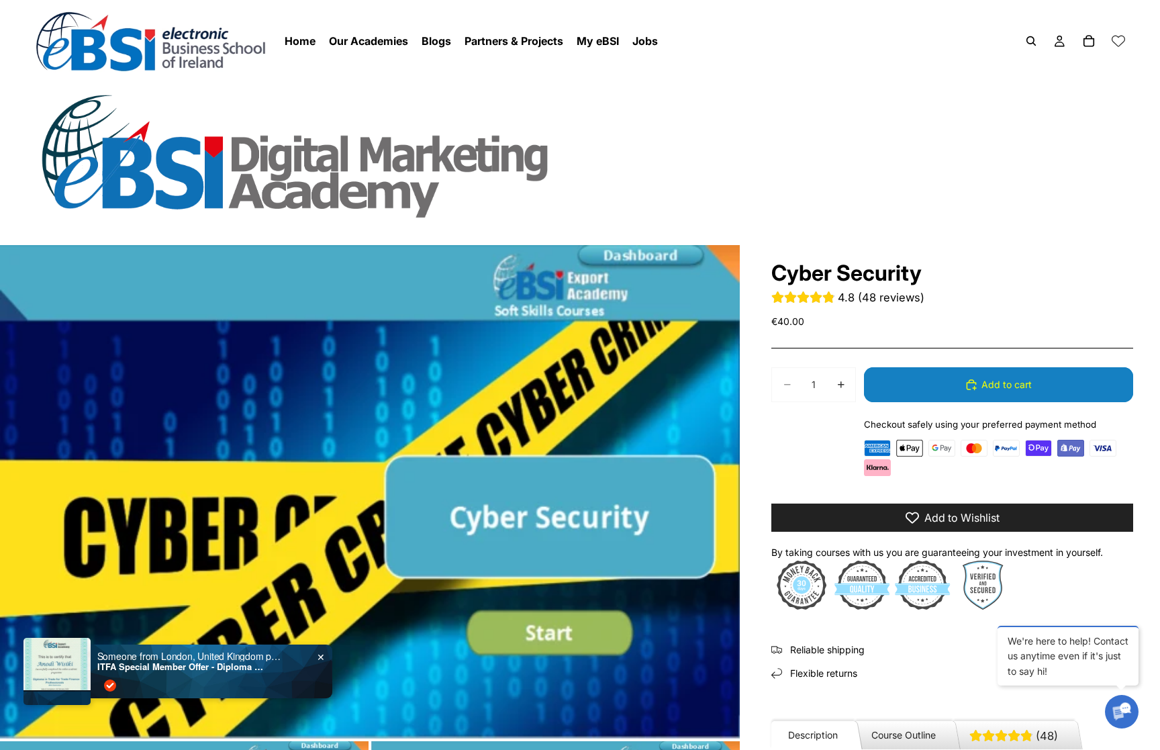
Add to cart (1006, 384)
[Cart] (1089, 41)
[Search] (1031, 41)
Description (813, 735)
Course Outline (903, 735)
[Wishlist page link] (1118, 41)
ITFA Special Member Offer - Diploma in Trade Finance (181, 666)
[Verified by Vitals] (110, 685)
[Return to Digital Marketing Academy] (580, 155)
